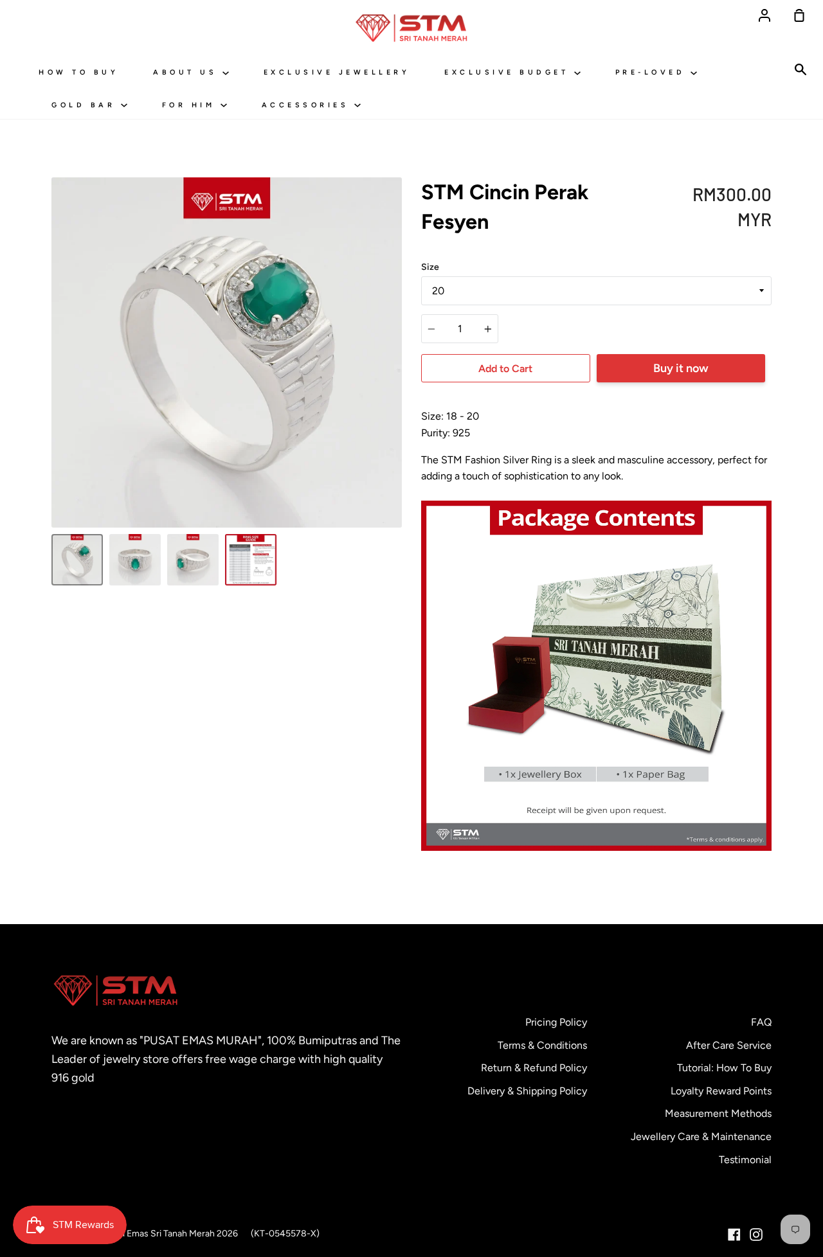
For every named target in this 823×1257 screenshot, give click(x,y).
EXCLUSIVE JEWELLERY (337, 72)
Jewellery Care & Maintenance (701, 1136)
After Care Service (729, 1045)
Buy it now (681, 368)
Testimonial (745, 1160)
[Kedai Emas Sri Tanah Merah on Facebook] (734, 1234)
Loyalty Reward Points (721, 1091)
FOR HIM (191, 105)
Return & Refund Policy (534, 1068)
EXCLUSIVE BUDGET (509, 72)
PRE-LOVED (653, 72)
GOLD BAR (86, 105)
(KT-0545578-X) (285, 1233)
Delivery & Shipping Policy (527, 1091)
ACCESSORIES (308, 105)
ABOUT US (187, 72)
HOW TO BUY (78, 72)
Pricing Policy (556, 1022)
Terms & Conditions (542, 1045)
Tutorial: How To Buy (724, 1068)
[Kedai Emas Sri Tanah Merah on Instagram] (756, 1234)
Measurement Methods (718, 1113)
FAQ (761, 1022)
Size (430, 267)
